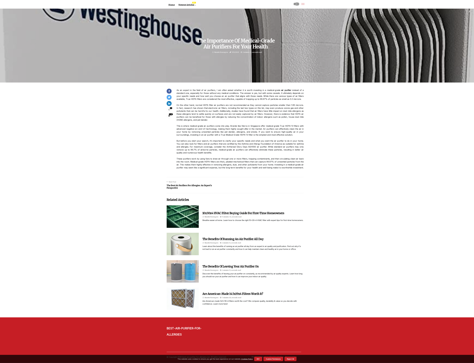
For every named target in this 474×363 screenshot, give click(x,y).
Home (171, 5)
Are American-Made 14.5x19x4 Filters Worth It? (232, 294)
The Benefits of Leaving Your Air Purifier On (230, 266)
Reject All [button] (290, 359)
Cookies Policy (247, 359)
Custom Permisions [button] (273, 359)
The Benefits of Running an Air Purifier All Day (233, 239)
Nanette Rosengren (221, 52)
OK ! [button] (258, 359)
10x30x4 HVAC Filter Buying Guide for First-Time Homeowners (243, 213)
